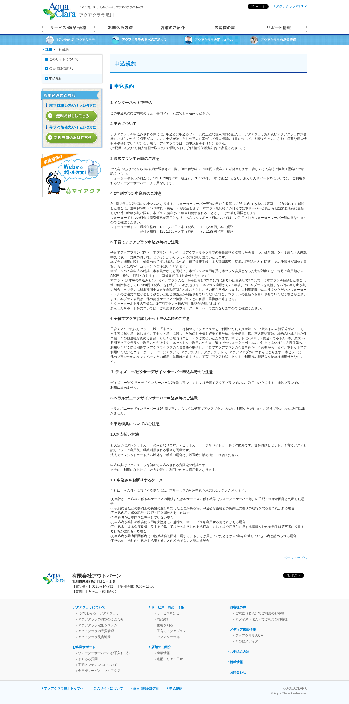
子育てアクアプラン (171, 631)
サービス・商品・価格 (167, 607)
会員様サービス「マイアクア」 (101, 671)
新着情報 (236, 662)
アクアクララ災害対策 (94, 637)
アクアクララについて (89, 607)
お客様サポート (84, 647)
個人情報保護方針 (62, 69)
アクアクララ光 (168, 637)
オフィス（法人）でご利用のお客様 (261, 619)
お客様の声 (238, 607)
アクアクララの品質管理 (96, 631)
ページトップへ (295, 558)
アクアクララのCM (249, 635)
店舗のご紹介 (161, 647)
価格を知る (165, 625)
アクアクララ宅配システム (97, 625)
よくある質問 (88, 659)
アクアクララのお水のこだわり (101, 619)
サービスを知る (168, 613)
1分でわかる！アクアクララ (98, 613)
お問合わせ (238, 672)
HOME (47, 50)
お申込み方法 (239, 652)
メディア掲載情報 (243, 629)
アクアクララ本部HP (291, 6)
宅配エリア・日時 (170, 659)
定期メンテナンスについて (97, 665)
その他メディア (246, 641)
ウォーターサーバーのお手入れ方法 (104, 653)
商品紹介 (163, 619)
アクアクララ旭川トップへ (63, 688)
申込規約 (55, 78)
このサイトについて (64, 59)
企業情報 (163, 653)
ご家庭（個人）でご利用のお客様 (259, 613)
